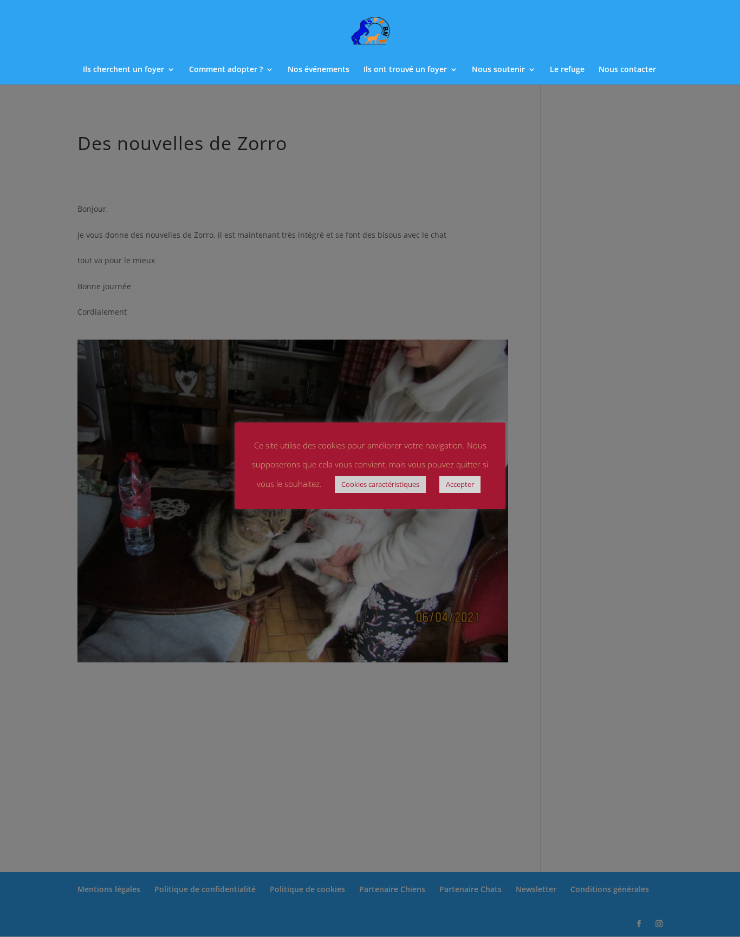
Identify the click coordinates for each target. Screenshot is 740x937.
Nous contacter (627, 70)
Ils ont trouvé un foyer (405, 70)
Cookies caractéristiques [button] (380, 484)
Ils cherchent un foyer (123, 70)
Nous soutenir (498, 70)
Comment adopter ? (226, 70)
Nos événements (318, 70)
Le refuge (567, 70)
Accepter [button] (460, 484)
